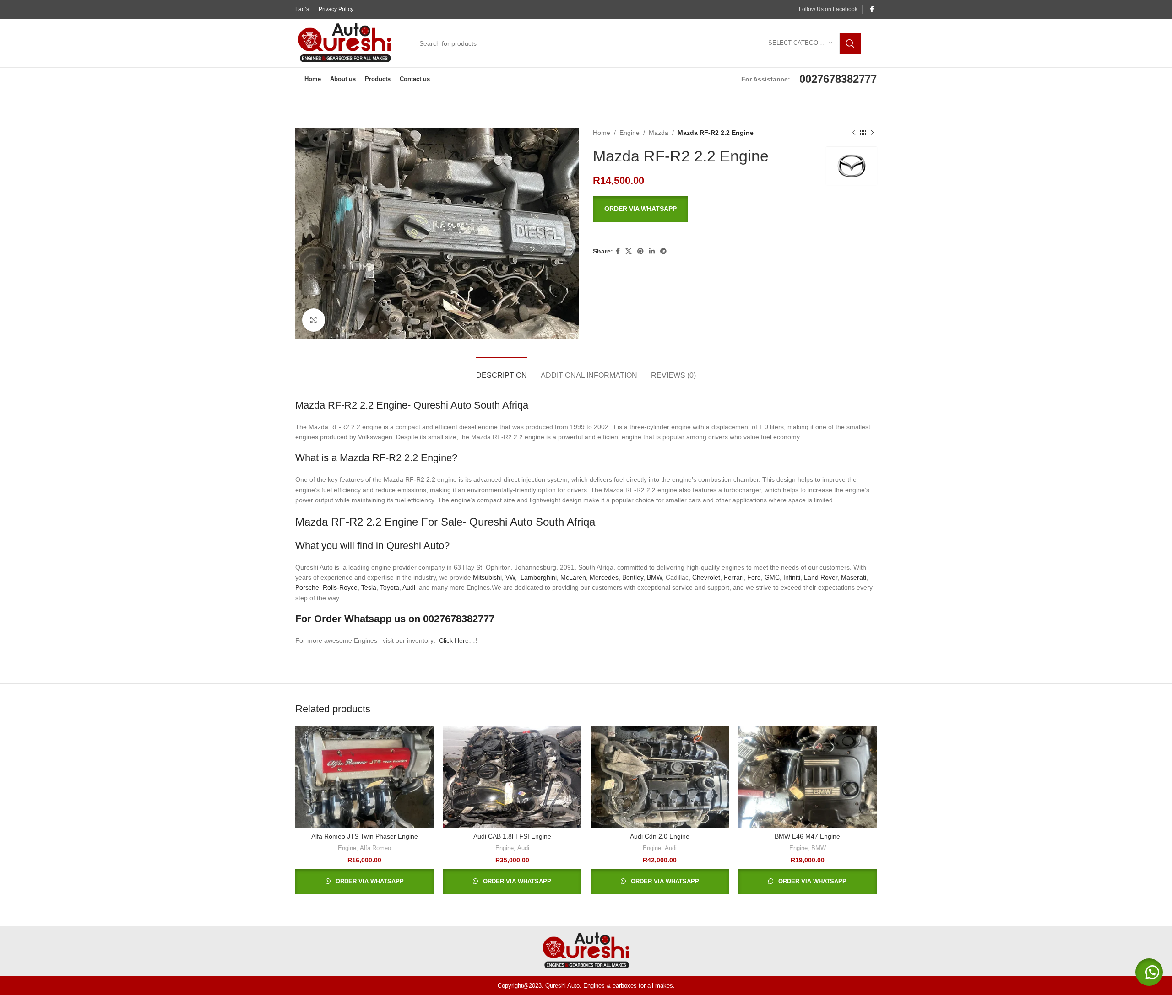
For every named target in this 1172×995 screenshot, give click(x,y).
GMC (772, 577)
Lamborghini (539, 577)
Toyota (389, 587)
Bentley (632, 577)
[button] (735, 209)
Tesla (368, 587)
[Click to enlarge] (313, 319)
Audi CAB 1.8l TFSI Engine (512, 836)
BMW (654, 577)
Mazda (658, 132)
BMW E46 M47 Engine (807, 836)
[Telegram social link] (663, 251)
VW (510, 577)
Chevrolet (706, 577)
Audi (409, 587)
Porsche (307, 587)
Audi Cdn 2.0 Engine (659, 836)
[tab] (501, 371)
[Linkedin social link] (651, 251)
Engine (629, 132)
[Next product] (872, 132)
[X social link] (629, 251)
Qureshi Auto (415, 545)
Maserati (853, 577)
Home (601, 132)
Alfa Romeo (375, 847)
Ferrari (733, 577)
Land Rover (820, 577)
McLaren (573, 577)
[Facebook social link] (872, 9)
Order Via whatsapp (640, 208)
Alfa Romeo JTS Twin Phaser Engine (364, 836)
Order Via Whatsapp (369, 881)
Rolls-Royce (340, 587)
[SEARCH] (850, 43)
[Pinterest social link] (640, 251)
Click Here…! (458, 640)
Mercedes (604, 577)
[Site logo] (344, 42)
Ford (754, 577)
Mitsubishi (487, 577)
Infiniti (791, 577)
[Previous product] (853, 132)
